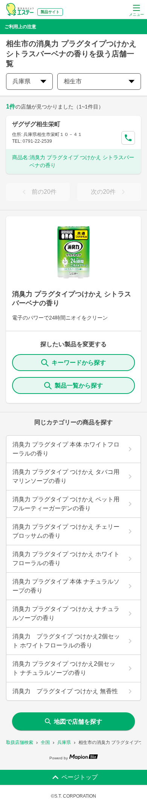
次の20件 (103, 192)
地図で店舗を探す (78, 721)
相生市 (73, 81)
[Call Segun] (128, 138)
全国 (45, 742)
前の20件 (44, 192)
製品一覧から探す (79, 385)
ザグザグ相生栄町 (36, 124)
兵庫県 (64, 742)
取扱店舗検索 (19, 742)
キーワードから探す (79, 362)
